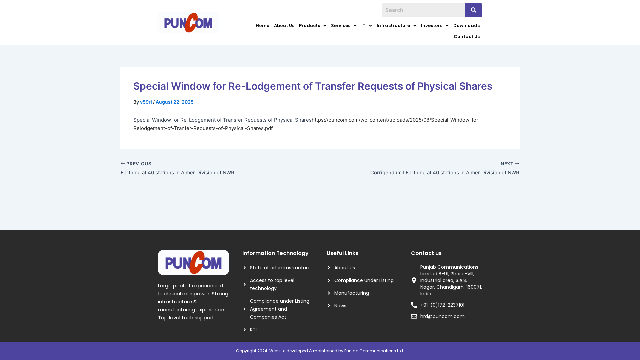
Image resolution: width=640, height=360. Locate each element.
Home (262, 25)
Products (309, 25)
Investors (431, 25)
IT (363, 25)
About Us (284, 25)
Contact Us (467, 36)
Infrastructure (393, 25)
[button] (313, 25)
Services (340, 25)
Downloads (466, 25)
